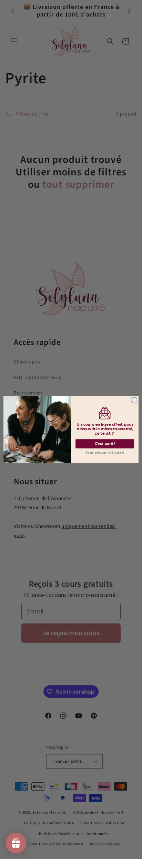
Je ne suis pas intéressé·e (104, 453)
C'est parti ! (104, 444)
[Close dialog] (134, 400)
